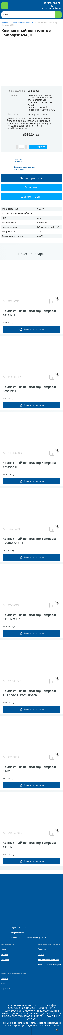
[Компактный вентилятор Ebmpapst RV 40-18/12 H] (31, 505)
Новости (4, 978)
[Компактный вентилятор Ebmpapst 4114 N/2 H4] (31, 581)
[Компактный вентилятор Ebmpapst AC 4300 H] (31, 429)
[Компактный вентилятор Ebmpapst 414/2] (31, 733)
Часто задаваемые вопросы (50, 964)
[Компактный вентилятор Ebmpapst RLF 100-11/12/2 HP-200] (31, 657)
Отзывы (4, 954)
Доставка (42, 949)
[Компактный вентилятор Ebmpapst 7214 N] (31, 809)
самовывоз (46, 114)
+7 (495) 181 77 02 (52, 4)
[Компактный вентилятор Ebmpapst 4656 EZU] (31, 353)
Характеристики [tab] (31, 178)
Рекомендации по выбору (48, 959)
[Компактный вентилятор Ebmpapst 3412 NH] (31, 277)
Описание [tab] (31, 187)
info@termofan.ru (52, 8)
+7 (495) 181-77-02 (41, 103)
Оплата (41, 954)
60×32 (40, 236)
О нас (3, 949)
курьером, (33, 114)
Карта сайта (6, 989)
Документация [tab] (31, 196)
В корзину (40, 146)
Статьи (4, 984)
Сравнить (51, 301)
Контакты (5, 959)
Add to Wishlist (57, 299)
